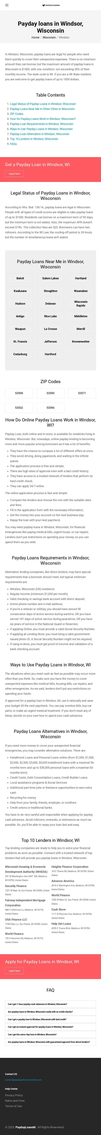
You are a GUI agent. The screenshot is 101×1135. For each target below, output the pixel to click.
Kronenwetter (81, 341)
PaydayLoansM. (26, 1127)
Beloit (20, 278)
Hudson (20, 303)
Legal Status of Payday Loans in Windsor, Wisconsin (43, 104)
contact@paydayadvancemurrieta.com (23, 1080)
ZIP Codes (16, 114)
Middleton (80, 316)
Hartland (80, 278)
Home (35, 37)
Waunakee (80, 291)
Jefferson (50, 341)
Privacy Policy (14, 1095)
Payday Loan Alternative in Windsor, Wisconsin (39, 134)
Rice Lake (50, 316)
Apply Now (14, 173)
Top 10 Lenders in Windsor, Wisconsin (34, 139)
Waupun (20, 329)
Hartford (50, 354)
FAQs (13, 144)
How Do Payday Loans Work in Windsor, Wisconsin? (43, 119)
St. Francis (20, 341)
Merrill (81, 329)
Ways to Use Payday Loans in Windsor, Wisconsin (41, 129)
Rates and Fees (15, 1100)
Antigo (20, 316)
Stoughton (50, 291)
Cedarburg (20, 354)
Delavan (50, 303)
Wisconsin (49, 37)
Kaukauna (20, 291)
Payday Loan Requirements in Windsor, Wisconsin (41, 124)
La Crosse (50, 329)
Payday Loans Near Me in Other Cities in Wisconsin (42, 109)
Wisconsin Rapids (80, 303)
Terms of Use (13, 1106)
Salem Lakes (50, 278)
